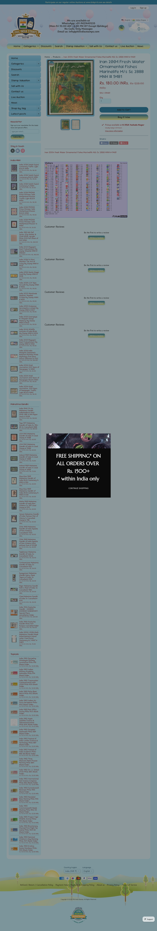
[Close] (108, 436)
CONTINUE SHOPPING (78, 488)
